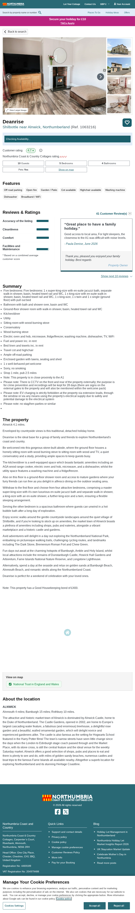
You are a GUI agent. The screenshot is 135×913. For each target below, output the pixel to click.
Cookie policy (59, 842)
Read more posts (106, 862)
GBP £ (103, 4)
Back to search (17, 31)
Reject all (119, 905)
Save (127, 122)
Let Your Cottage (71, 4)
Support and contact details (67, 831)
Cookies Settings (14, 905)
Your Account (123, 4)
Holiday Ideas (112, 12)
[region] (67, 894)
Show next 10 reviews (114, 276)
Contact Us (90, 4)
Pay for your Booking (63, 862)
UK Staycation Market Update (113, 849)
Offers (127, 12)
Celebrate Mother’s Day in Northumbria (111, 856)
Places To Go (94, 12)
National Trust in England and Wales (36, 684)
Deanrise (13, 121)
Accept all (94, 905)
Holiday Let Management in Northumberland (112, 833)
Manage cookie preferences (67, 847)
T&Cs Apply (67, 23)
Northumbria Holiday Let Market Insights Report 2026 (113, 842)
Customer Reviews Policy (66, 852)
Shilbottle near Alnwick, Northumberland (49, 127)
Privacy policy (59, 837)
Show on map (66, 169)
